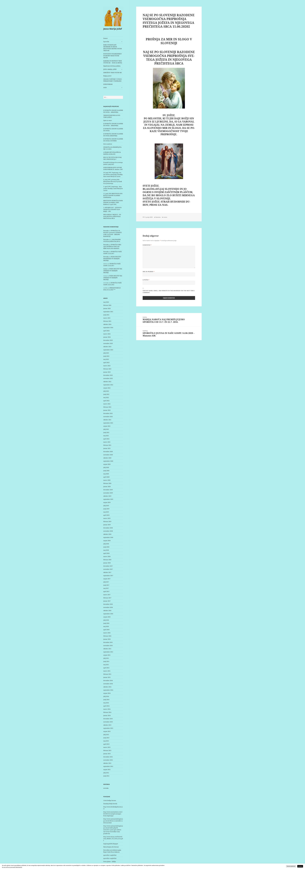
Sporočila (106, 41)
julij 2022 (106, 391)
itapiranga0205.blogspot (110, 844)
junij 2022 (106, 394)
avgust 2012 (106, 769)
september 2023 (108, 350)
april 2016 (106, 630)
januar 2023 (107, 372)
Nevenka (106, 231)
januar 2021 (107, 448)
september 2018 (108, 537)
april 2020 (106, 477)
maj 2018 (106, 550)
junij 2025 (106, 315)
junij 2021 (106, 432)
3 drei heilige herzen (109, 800)
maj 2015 (106, 664)
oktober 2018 (107, 534)
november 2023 (108, 343)
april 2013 (106, 744)
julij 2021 (106, 429)
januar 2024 (107, 337)
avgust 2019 (106, 502)
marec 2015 (106, 671)
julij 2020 (106, 467)
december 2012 (108, 757)
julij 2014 (106, 696)
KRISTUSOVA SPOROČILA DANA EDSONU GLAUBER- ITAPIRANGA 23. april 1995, (113, 202)
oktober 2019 (107, 496)
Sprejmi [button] (300, 866)
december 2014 (108, 680)
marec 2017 (106, 595)
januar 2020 (107, 486)
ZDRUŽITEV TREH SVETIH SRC (112, 72)
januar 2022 (107, 410)
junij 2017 (106, 585)
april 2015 (106, 668)
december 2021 (108, 413)
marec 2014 (106, 709)
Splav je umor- (107, 120)
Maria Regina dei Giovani (111, 847)
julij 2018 (106, 544)
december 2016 (108, 604)
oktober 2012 (107, 763)
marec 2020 (106, 480)
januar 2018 (107, 563)
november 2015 (108, 645)
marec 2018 (106, 556)
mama (105, 269)
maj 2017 (106, 588)
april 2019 (106, 515)
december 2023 (108, 340)
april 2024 (106, 331)
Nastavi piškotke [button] (291, 866)
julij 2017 (106, 582)
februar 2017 (107, 598)
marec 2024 (106, 334)
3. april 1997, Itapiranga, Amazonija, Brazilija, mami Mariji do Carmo (113, 188)
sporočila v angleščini (109, 855)
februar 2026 (107, 305)
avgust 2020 (106, 464)
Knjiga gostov (107, 76)
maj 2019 (106, 512)
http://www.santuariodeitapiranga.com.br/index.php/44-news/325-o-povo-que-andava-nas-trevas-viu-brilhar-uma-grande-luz (113, 829)
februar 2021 (107, 445)
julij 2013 (106, 734)
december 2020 (108, 451)
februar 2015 (107, 674)
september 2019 (108, 499)
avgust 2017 (106, 579)
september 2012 (108, 766)
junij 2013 (106, 738)
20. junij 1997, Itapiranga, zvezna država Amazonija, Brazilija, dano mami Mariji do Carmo (113, 174)
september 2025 (108, 312)
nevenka (105, 788)
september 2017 (108, 575)
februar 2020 (107, 483)
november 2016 (108, 607)
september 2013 (108, 728)
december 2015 (108, 642)
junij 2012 (106, 776)
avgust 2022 (106, 388)
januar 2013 (107, 754)
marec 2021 (106, 442)
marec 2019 (106, 518)
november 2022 (108, 378)
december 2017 (108, 566)
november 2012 (108, 760)
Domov (105, 38)
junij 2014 (106, 699)
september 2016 (108, 614)
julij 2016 (106, 620)
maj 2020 (106, 474)
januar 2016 (107, 639)
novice (165, 217)
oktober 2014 (107, 687)
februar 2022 (107, 407)
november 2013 (108, 722)
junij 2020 (106, 471)
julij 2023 (106, 353)
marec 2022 (106, 404)
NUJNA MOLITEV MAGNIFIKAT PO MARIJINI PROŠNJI (112, 258)
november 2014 (108, 684)
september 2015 (108, 652)
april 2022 (106, 401)
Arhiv (105, 87)
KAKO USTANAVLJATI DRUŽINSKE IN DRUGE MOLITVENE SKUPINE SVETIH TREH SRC (112, 47)
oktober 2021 (107, 420)
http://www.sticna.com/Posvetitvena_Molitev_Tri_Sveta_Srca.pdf (113, 838)
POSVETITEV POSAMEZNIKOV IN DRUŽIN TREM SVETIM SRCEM (112, 56)
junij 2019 (106, 509)
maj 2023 (106, 359)
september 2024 (108, 327)
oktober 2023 (107, 346)
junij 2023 (106, 356)
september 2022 (108, 385)
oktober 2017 (107, 572)
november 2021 (108, 416)
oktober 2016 (107, 610)
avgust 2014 (106, 693)
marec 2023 (106, 366)
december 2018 (108, 528)
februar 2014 (107, 712)
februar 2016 (107, 636)
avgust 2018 (106, 540)
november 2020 (108, 455)
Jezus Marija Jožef (112, 28)
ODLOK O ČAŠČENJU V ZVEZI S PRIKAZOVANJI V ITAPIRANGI (112, 80)
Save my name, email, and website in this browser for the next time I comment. (169, 291)
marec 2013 (106, 747)
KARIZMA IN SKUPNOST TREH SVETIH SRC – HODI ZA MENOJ (112, 62)
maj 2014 (106, 703)
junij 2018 (106, 547)
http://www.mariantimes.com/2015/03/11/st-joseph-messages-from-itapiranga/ (112, 814)
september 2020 (108, 461)
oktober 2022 (107, 381)
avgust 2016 (106, 617)
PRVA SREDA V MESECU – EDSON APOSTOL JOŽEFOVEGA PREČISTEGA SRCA (112, 216)
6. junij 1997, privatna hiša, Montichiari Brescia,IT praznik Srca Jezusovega (112, 181)
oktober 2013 (107, 725)
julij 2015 (106, 658)
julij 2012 (106, 773)
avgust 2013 (106, 731)
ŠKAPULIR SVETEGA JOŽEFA (111, 66)
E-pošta (146, 280)
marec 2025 (106, 318)
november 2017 (108, 569)
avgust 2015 (106, 655)
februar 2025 (107, 321)
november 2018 (108, 531)
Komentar (147, 245)
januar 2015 (107, 677)
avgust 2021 (106, 426)
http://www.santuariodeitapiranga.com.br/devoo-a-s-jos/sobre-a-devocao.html (113, 821)
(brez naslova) (107, 144)
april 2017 (106, 591)
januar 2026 (107, 308)
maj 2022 (106, 397)
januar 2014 (107, 715)
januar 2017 (107, 601)
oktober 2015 (107, 649)
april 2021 (106, 439)
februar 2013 (107, 750)
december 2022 (108, 375)
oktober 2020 (107, 458)
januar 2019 (107, 525)
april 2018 (106, 553)
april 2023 (106, 362)
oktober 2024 (107, 324)
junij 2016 (106, 623)
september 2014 (108, 690)
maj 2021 (106, 436)
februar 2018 (107, 560)
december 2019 (108, 490)
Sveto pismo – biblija (109, 861)
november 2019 (108, 493)
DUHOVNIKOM (107, 84)
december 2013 (108, 719)
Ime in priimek (148, 271)
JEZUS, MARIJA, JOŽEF (110, 69)
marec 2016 (106, 633)
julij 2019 (106, 505)
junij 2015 (106, 661)
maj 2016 (106, 626)
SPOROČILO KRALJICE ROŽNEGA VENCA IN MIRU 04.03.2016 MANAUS (112, 246)
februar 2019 (107, 521)
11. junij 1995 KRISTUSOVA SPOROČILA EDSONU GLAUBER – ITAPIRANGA (113, 195)
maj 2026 (106, 302)
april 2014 (106, 706)
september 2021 (108, 423)
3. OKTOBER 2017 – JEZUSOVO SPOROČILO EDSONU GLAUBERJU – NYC (112, 209)
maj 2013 (106, 741)
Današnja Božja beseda (110, 804)
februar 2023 (107, 369)
